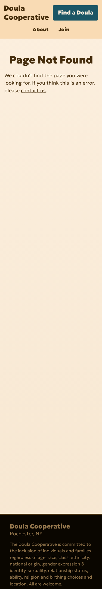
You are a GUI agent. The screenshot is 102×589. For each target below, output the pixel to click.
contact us (33, 90)
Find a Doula (75, 12)
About (40, 29)
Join (63, 29)
